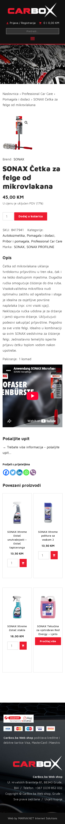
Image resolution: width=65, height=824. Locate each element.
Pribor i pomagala (16, 241)
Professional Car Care (37, 94)
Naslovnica (11, 94)
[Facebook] (6, 472)
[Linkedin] (19, 472)
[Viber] (33, 472)
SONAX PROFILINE (40, 247)
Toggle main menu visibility (32, 38)
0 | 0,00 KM (51, 22)
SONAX (19, 159)
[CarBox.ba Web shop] (32, 9)
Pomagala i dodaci (16, 99)
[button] (26, 122)
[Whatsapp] (26, 472)
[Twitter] (13, 472)
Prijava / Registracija (23, 22)
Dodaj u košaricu (31, 216)
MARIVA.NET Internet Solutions (37, 818)
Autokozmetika (14, 235)
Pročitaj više (48, 641)
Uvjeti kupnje (53, 799)
